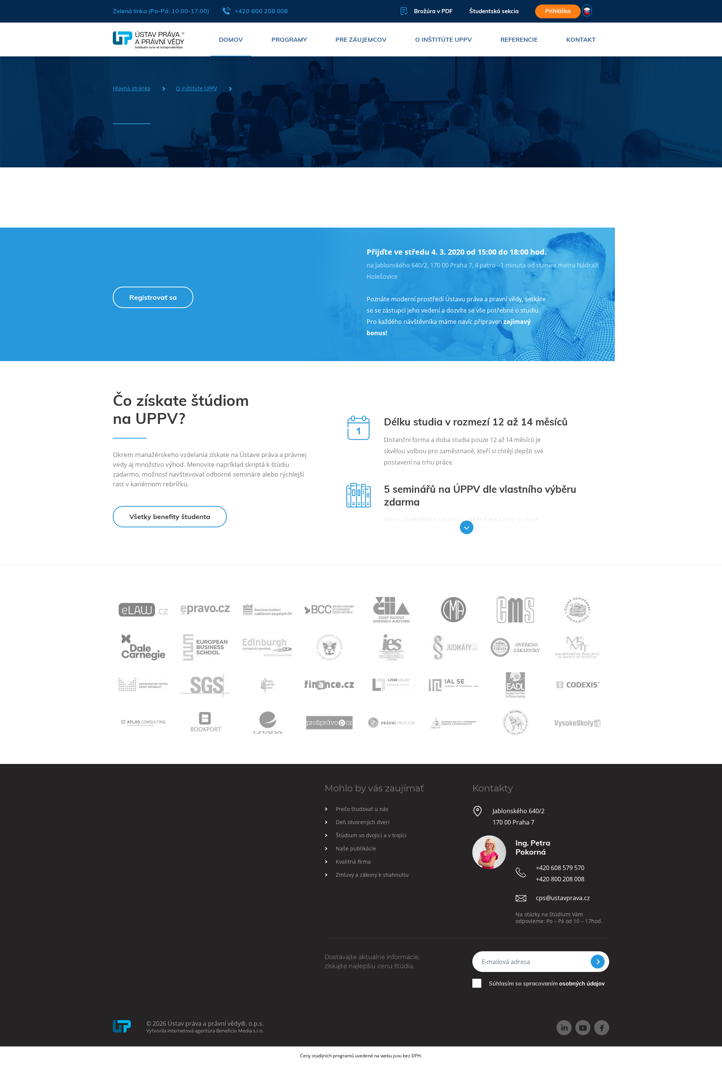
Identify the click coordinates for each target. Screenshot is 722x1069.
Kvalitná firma (353, 861)
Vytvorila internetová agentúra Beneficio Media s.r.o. (205, 1030)
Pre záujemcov (361, 39)
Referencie (519, 39)
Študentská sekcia (494, 11)
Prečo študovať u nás (362, 808)
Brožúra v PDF (433, 11)
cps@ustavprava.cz (563, 898)
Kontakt (581, 39)
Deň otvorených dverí (363, 822)
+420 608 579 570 (560, 868)
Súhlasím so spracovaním (547, 983)
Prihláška (557, 11)
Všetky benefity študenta (169, 516)
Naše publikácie (356, 848)
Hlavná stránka (131, 88)
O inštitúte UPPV (443, 39)
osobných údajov (582, 983)
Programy (289, 39)
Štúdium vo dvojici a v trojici (371, 835)
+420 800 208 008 (261, 11)
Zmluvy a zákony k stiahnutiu (372, 874)
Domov (231, 39)
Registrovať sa (153, 297)
